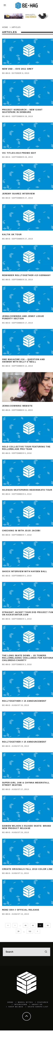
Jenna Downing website (17, 406)
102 (30, 931)
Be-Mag (6, 73)
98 (48, 925)
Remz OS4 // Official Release (20, 910)
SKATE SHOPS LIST (38, 1006)
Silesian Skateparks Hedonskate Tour (27, 490)
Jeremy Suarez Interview (18, 193)
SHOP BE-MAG (15, 1006)
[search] (46, 952)
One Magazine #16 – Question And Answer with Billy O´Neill (23, 360)
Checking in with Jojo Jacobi (21, 530)
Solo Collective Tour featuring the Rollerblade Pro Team (26, 448)
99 (18, 931)
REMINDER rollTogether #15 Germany (26, 275)
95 (25, 925)
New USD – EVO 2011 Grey (17, 69)
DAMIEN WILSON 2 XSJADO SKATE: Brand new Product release (26, 827)
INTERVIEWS (20, 1004)
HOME (10, 1002)
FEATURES (42, 1002)
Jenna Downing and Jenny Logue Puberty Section (23, 317)
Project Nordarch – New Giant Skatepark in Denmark (22, 111)
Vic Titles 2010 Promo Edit (19, 153)
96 (33, 925)
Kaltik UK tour (12, 234)
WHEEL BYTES (25, 1002)
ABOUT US (37, 1004)
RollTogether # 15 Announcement (24, 701)
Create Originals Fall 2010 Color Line (27, 869)
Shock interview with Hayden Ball (24, 571)
